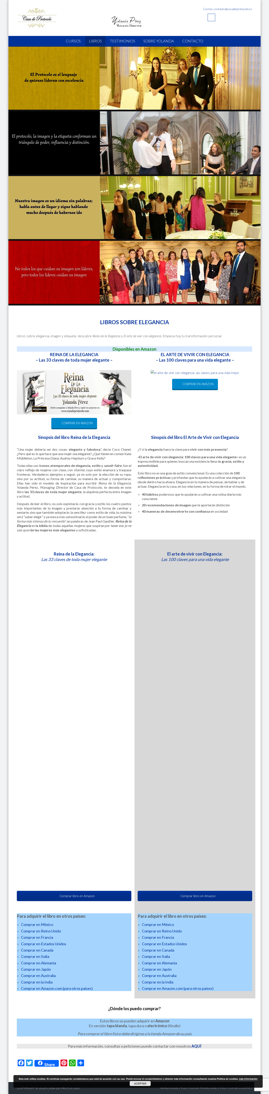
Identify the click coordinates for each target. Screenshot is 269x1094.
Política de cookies (236, 1088)
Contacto (192, 41)
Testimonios (122, 41)
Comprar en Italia (35, 956)
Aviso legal (169, 1088)
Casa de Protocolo (63, 1088)
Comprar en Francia (37, 937)
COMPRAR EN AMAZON (77, 423)
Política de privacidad (199, 1088)
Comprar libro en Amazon (77, 896)
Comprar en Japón (36, 969)
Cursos (73, 41)
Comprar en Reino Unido (41, 931)
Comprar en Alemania (38, 963)
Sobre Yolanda (158, 41)
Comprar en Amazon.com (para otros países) (57, 988)
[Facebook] (211, 17)
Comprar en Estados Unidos (43, 943)
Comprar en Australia (38, 975)
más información (248, 1078)
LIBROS (95, 41)
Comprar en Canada (37, 950)
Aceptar (140, 1083)
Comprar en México (37, 924)
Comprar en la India (37, 982)
